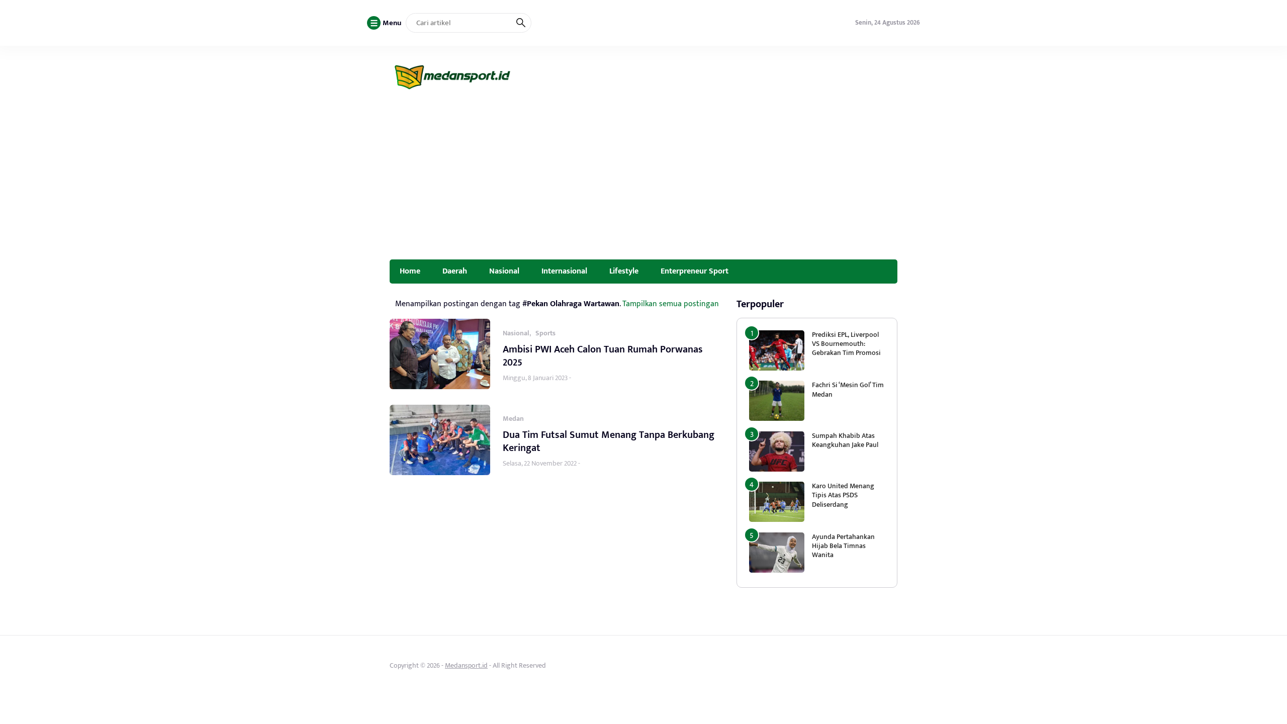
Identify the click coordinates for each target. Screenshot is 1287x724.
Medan (513, 418)
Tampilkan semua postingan (670, 303)
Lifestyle (623, 271)
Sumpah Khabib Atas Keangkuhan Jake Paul (845, 440)
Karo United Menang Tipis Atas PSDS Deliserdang (843, 495)
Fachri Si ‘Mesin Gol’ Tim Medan (848, 389)
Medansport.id (466, 665)
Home (410, 271)
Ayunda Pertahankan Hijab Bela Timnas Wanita (843, 546)
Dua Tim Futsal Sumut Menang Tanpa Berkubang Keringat (608, 441)
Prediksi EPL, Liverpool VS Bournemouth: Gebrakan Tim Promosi (847, 343)
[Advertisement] (643, 184)
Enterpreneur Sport (694, 271)
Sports (545, 333)
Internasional (564, 271)
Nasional (504, 271)
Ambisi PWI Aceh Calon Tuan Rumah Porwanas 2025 (603, 356)
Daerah (454, 271)
